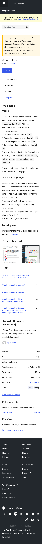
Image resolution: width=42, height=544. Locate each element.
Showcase (26, 444)
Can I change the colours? (13, 285)
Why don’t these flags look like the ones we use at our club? (15, 276)
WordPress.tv (9, 477)
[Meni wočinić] (38, 3)
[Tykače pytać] (27, 27)
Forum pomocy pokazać (12, 430)
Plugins (25, 453)
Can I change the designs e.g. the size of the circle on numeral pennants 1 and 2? (14, 310)
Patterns (26, 457)
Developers (7, 473)
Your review (7, 412)
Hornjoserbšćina (15, 508)
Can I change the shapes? (13, 292)
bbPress (7, 493)
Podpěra (8, 98)
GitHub (15, 234)
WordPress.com (10, 485)
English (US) (35, 382)
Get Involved (27, 465)
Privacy (5, 457)
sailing (36, 388)
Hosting (5, 453)
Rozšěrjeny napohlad (11, 394)
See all (37, 412)
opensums (10, 64)
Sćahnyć (7, 70)
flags (30, 388)
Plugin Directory (8, 11)
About (4, 444)
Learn (4, 465)
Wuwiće (8, 91)
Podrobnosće (11, 79)
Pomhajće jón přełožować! (27, 19)
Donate (26, 473)
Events (25, 469)
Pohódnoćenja (11, 85)
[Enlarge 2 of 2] (36, 248)
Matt (5, 489)
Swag (25, 477)
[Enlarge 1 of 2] (17, 248)
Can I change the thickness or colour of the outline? (14, 300)
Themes (25, 449)
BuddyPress (8, 497)
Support (5, 469)
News (4, 449)
